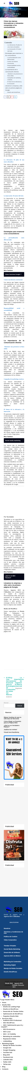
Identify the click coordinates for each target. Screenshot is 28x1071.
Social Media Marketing (12, 949)
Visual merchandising (11, 732)
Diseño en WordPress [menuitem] (10, 1009)
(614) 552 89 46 (14, 922)
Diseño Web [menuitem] (6, 1005)
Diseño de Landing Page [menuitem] (11, 1007)
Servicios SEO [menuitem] (7, 1018)
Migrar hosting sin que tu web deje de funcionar (12, 718)
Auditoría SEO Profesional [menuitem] (12, 1020)
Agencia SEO (18, 983)
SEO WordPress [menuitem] (9, 1023)
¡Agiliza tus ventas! (10, 729)
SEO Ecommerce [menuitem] (9, 1029)
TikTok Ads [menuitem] (7, 1064)
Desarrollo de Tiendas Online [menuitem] (13, 1011)
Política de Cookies (10, 936)
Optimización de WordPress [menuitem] (13, 1014)
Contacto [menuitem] (5, 1069)
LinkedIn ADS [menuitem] (8, 1059)
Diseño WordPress (10, 972)
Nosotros (7, 928)
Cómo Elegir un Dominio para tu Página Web (12, 722)
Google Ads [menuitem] (7, 1048)
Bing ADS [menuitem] (6, 1055)
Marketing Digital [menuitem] (8, 1043)
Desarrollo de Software (12, 952)
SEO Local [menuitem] (6, 1032)
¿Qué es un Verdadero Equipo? (11, 726)
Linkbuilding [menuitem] (7, 1041)
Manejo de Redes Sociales (13, 968)
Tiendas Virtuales (10, 946)
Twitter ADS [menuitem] (7, 1062)
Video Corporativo (10, 940)
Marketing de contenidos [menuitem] (11, 1036)
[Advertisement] (14, 115)
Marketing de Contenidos (12, 961)
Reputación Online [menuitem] (9, 1039)
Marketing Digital (10, 965)
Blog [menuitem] (3, 1067)
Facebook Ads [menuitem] (8, 1057)
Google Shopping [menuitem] (9, 1050)
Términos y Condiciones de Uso (13, 932)
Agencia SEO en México (12, 956)
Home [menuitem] (4, 1002)
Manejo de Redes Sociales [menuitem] (12, 1045)
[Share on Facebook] (5, 97)
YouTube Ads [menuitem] (7, 1052)
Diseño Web (9, 983)
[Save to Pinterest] (12, 97)
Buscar (6, 703)
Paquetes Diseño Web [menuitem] (10, 1016)
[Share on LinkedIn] (15, 97)
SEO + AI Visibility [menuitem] (9, 1034)
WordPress (7, 615)
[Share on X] (8, 97)
